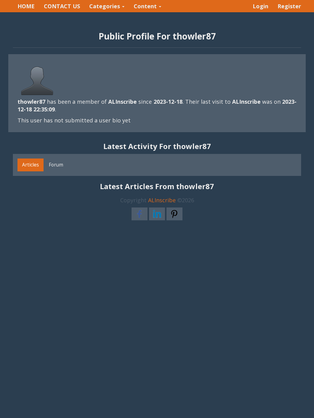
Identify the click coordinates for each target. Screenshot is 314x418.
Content (146, 6)
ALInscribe (162, 200)
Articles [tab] (30, 164)
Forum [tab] (56, 164)
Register (289, 6)
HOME (26, 6)
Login (260, 6)
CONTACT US (62, 6)
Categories (105, 6)
